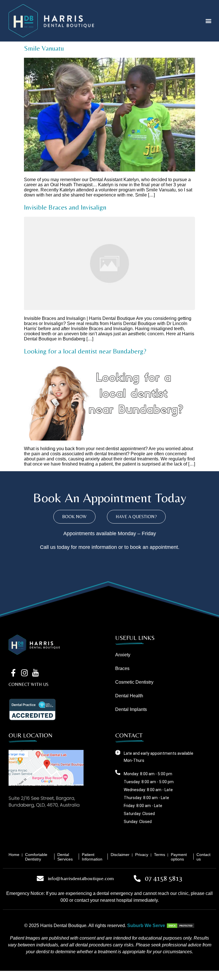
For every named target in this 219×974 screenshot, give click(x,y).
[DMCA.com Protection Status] (180, 925)
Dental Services (65, 856)
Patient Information (92, 856)
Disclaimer (120, 854)
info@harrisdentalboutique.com (81, 878)
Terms (159, 854)
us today (60, 547)
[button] (208, 21)
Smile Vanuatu (44, 48)
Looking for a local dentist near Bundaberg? (85, 351)
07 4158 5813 (163, 878)
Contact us (203, 856)
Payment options (179, 856)
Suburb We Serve (146, 925)
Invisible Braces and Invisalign (65, 207)
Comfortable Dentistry (36, 856)
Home (14, 854)
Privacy (141, 854)
